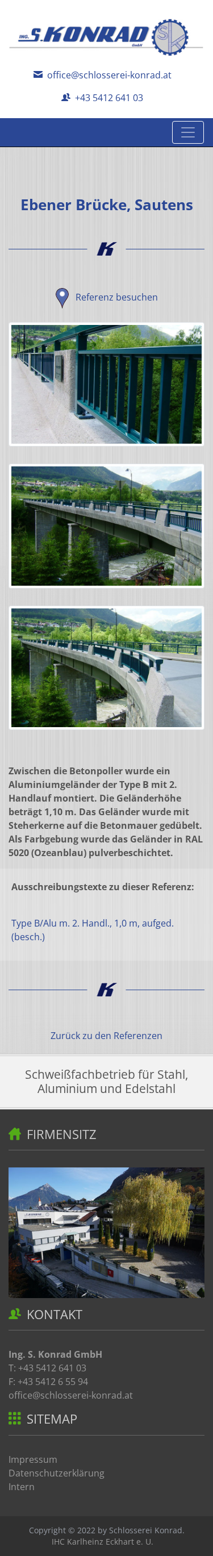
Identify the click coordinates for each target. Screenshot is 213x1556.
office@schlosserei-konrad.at (108, 75)
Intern (22, 1486)
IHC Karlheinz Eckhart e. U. (102, 1541)
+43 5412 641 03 (108, 97)
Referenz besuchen (115, 297)
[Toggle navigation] (188, 132)
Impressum (33, 1459)
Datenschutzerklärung (57, 1473)
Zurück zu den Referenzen (106, 1035)
